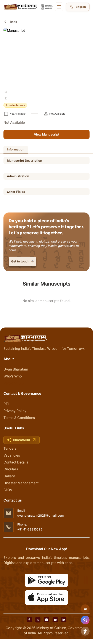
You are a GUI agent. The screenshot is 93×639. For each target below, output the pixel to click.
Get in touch (20, 261)
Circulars (10, 469)
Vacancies (11, 455)
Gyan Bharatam (15, 369)
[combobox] (78, 7)
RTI (6, 404)
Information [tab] (15, 149)
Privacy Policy (14, 411)
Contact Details (15, 462)
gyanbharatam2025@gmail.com (40, 515)
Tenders (9, 448)
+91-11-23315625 (29, 529)
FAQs (7, 490)
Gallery (9, 476)
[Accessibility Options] (85, 631)
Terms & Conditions (19, 417)
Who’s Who (12, 376)
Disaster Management (20, 483)
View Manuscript (46, 134)
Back (10, 21)
